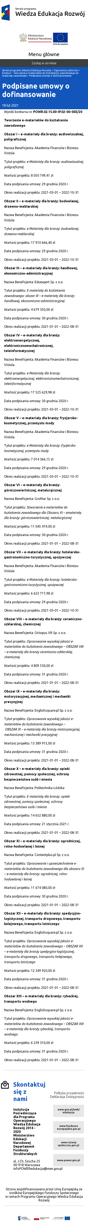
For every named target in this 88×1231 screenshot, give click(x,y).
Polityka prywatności (69, 1093)
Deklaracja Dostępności (67, 1097)
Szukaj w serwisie (44, 63)
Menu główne (44, 54)
